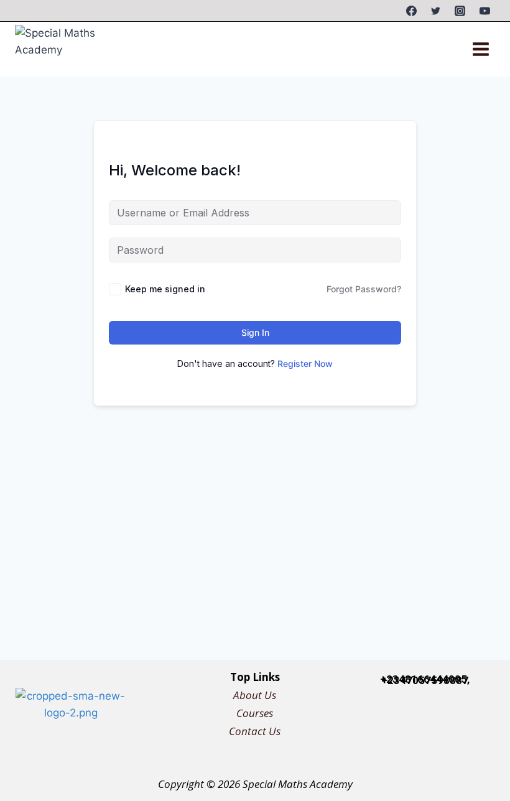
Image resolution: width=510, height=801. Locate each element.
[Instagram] (460, 10)
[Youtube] (493, 719)
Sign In (255, 332)
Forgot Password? (364, 289)
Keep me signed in (165, 289)
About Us (254, 695)
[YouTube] (484, 10)
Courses (254, 713)
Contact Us (254, 731)
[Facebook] (411, 10)
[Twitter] (436, 10)
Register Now (305, 363)
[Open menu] (480, 49)
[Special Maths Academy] (68, 49)
